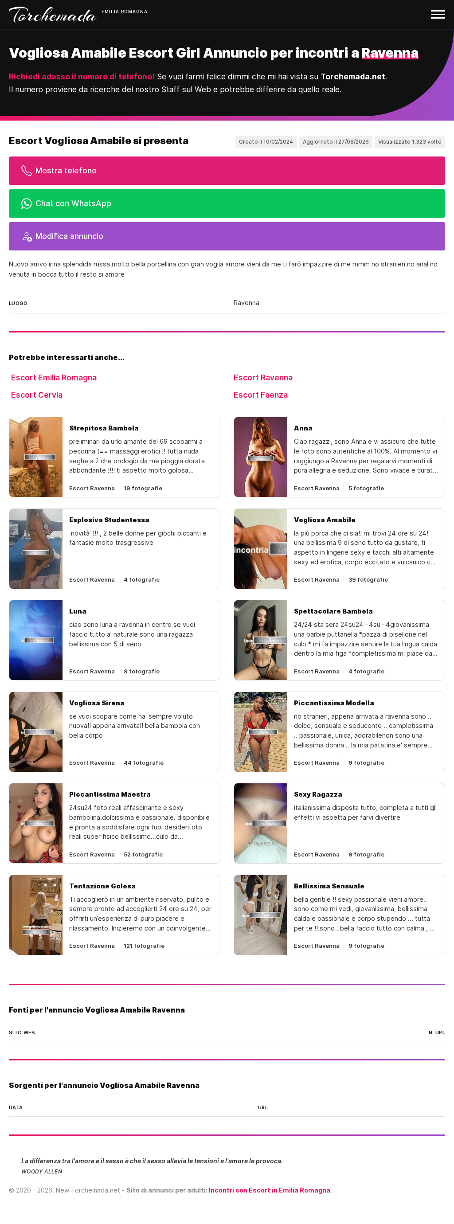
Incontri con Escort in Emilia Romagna (269, 1190)
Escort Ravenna (263, 377)
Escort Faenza (261, 394)
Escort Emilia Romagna (54, 377)
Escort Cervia (37, 394)
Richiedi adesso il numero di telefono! (82, 76)
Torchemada (53, 15)
